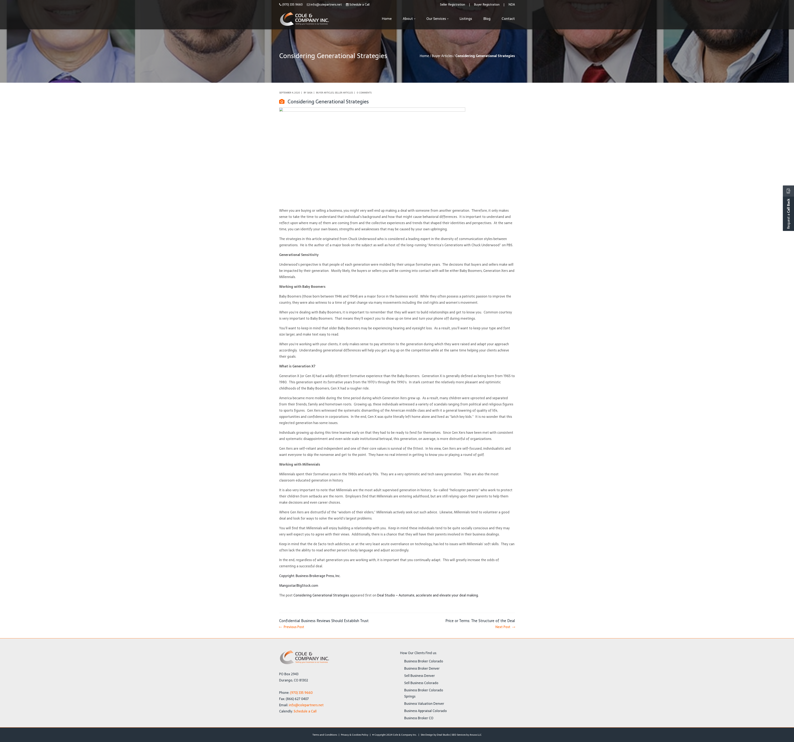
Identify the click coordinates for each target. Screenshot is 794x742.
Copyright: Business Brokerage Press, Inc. (310, 575)
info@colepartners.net (326, 4)
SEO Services (459, 735)
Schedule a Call (359, 4)
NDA (511, 4)
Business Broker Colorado (423, 661)
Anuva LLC (476, 735)
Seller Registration (452, 4)
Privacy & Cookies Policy (354, 735)
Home (424, 56)
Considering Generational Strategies (321, 595)
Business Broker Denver (422, 668)
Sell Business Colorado (421, 683)
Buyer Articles (442, 56)
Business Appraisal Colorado (425, 710)
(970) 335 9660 (292, 4)
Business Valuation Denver (424, 703)
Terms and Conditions (324, 735)
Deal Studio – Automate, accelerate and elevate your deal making (427, 595)
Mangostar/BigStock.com (298, 585)
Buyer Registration (487, 4)
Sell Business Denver (419, 675)
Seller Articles (344, 92)
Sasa (309, 92)
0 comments (364, 92)
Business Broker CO (418, 718)
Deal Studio (443, 735)
